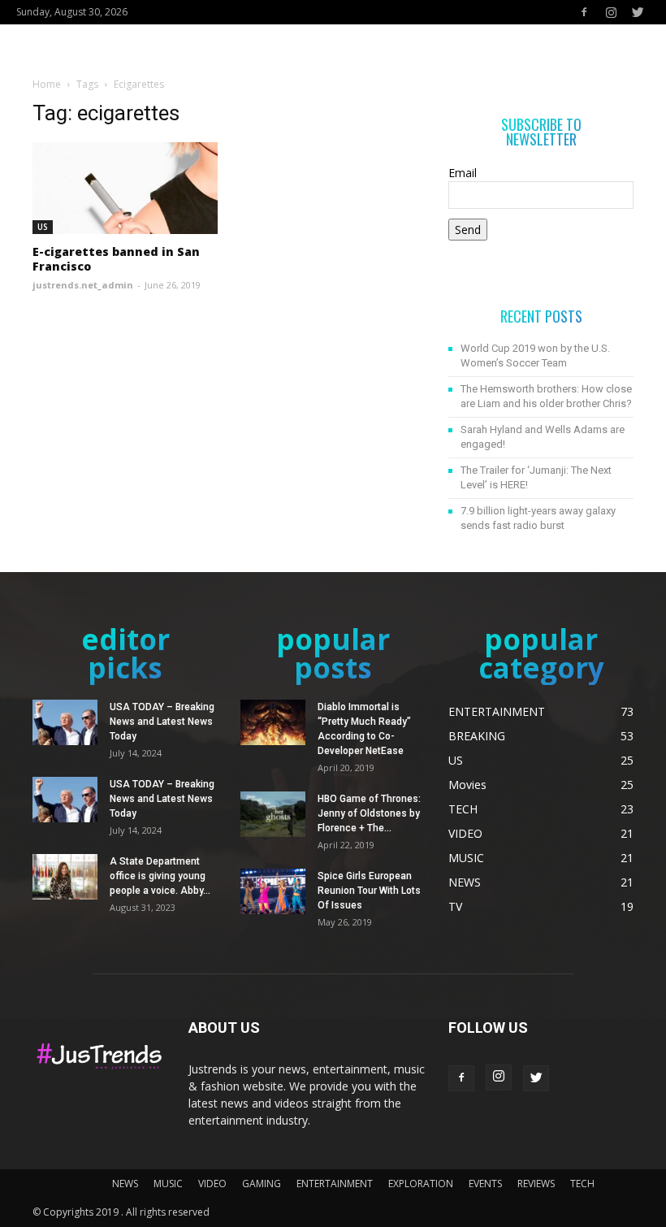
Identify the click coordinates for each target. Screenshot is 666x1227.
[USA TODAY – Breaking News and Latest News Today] (64, 722)
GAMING (261, 1183)
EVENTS (485, 1183)
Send (468, 229)
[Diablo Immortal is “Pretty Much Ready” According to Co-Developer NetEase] (272, 722)
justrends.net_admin (82, 285)
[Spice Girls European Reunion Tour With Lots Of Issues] (272, 891)
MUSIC (168, 1183)
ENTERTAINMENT (334, 1183)
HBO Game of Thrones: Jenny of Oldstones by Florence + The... (369, 813)
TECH (582, 1183)
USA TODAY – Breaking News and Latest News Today (162, 721)
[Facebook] (584, 12)
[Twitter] (637, 12)
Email (462, 172)
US (42, 226)
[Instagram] (611, 12)
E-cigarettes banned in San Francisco (116, 259)
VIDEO (212, 1183)
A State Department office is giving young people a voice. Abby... (160, 876)
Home (46, 84)
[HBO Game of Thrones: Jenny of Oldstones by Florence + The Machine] (272, 814)
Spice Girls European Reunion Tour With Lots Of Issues (369, 890)
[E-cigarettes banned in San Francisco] (125, 188)
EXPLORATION (420, 1183)
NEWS (125, 1183)
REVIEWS (536, 1183)
